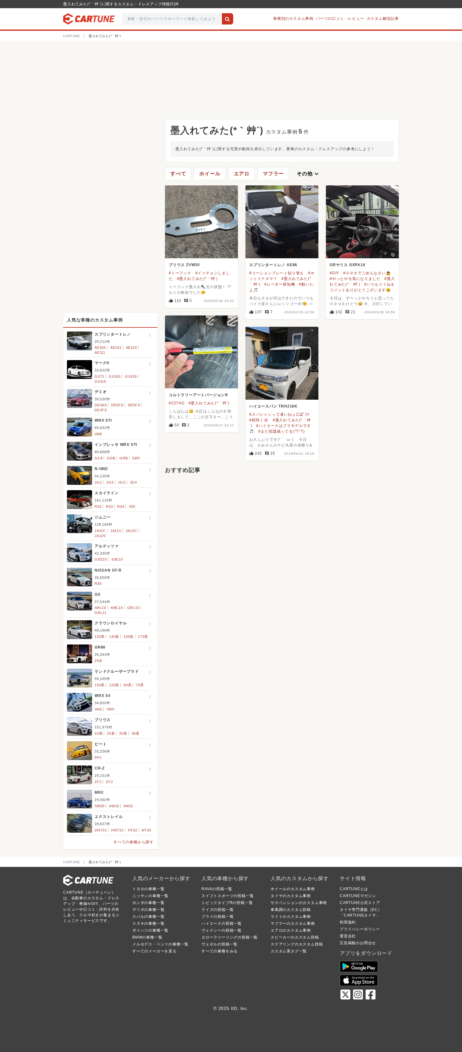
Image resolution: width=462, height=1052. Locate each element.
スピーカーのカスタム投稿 (295, 937)
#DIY (334, 273)
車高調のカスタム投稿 (291, 909)
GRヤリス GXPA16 (348, 265)
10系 (98, 733)
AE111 (100, 352)
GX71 (99, 376)
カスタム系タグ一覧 (289, 951)
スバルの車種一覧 (148, 916)
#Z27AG (176, 403)
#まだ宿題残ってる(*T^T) (281, 431)
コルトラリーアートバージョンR (198, 395)
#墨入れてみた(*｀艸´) (197, 279)
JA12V (100, 536)
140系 (114, 636)
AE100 (100, 347)
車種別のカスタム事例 (293, 18)
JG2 (109, 482)
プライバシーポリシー (360, 929)
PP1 (98, 757)
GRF (136, 458)
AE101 (116, 347)
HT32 (132, 830)
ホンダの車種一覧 (148, 903)
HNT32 (117, 830)
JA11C (100, 531)
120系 (114, 685)
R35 (98, 583)
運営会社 (348, 936)
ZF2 (109, 782)
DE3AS (101, 405)
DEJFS (101, 410)
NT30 (146, 830)
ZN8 (98, 661)
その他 (308, 174)
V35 (132, 506)
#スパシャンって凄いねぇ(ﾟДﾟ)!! (279, 414)
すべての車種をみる (219, 951)
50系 (136, 733)
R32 (98, 506)
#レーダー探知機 (279, 284)
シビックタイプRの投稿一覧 (227, 903)
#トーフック (180, 273)
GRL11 (101, 613)
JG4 (133, 482)
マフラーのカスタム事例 (293, 923)
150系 (129, 636)
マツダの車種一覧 (148, 909)
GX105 (131, 376)
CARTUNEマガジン (358, 896)
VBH (110, 709)
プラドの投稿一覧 (217, 916)
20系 (111, 733)
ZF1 (98, 782)
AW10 (114, 806)
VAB (98, 434)
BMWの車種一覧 (147, 937)
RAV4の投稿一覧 (216, 889)
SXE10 (117, 559)
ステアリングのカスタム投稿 (297, 944)
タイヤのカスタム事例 (291, 896)
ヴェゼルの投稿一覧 (219, 944)
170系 (143, 636)
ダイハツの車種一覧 (150, 930)
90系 (127, 685)
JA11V (115, 531)
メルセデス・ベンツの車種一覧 (160, 944)
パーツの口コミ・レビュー (340, 18)
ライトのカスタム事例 (291, 916)
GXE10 (101, 559)
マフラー (273, 173)
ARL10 (100, 608)
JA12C (131, 531)
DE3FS (117, 405)
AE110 (131, 347)
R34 (120, 506)
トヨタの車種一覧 (148, 889)
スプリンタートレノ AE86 (273, 265)
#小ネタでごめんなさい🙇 (367, 273)
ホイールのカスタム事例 (293, 889)
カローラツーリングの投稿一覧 (229, 937)
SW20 (100, 806)
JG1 (98, 482)
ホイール (209, 173)
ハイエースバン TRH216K (273, 406)
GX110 (100, 381)
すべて (178, 173)
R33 (109, 506)
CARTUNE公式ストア (360, 903)
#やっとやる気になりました (355, 279)
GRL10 (133, 608)
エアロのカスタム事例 (291, 930)
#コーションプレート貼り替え (276, 273)
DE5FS (134, 405)
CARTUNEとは (354, 889)
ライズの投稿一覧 (217, 909)
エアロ (242, 173)
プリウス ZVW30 (184, 265)
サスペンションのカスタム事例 (299, 903)
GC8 (98, 458)
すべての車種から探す (133, 842)
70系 (140, 685)
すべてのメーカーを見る (154, 951)
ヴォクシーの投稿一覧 (221, 930)
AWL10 (117, 608)
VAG (98, 709)
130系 (100, 636)
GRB (123, 458)
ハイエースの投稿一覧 (221, 923)
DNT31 (101, 830)
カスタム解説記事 (383, 18)
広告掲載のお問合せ (358, 943)
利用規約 (348, 922)
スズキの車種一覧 (148, 923)
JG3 (121, 482)
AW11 (128, 806)
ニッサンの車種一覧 (150, 896)
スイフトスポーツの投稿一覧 (227, 896)
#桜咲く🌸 (259, 420)
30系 (123, 733)
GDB (111, 458)
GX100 (115, 376)
